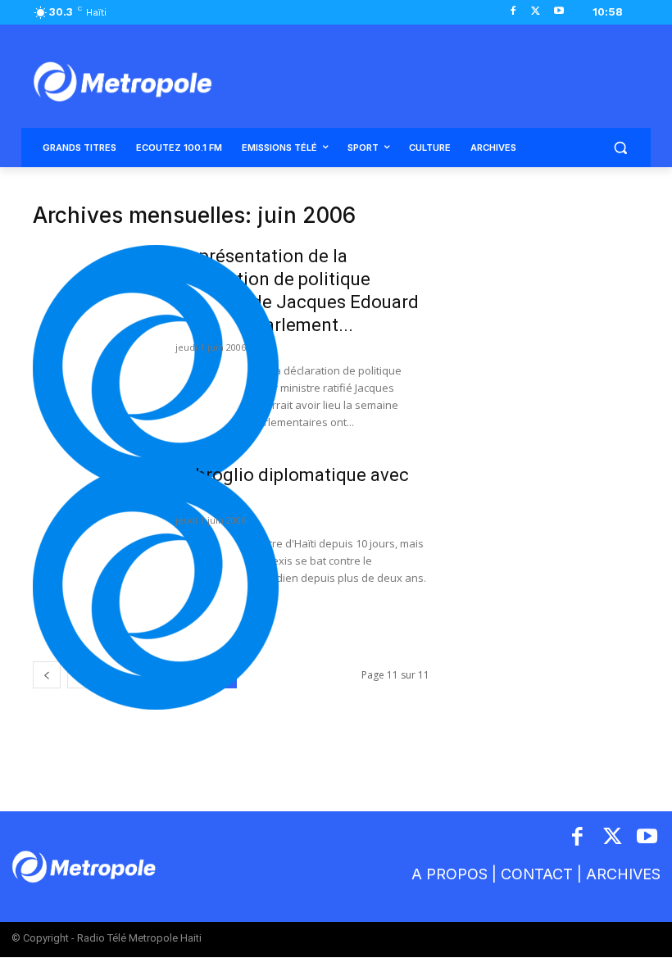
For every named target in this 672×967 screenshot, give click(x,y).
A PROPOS (449, 874)
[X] (535, 11)
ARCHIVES (623, 874)
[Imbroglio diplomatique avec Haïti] (156, 587)
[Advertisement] (546, 285)
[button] (620, 148)
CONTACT (537, 874)
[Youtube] (558, 11)
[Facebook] (513, 11)
